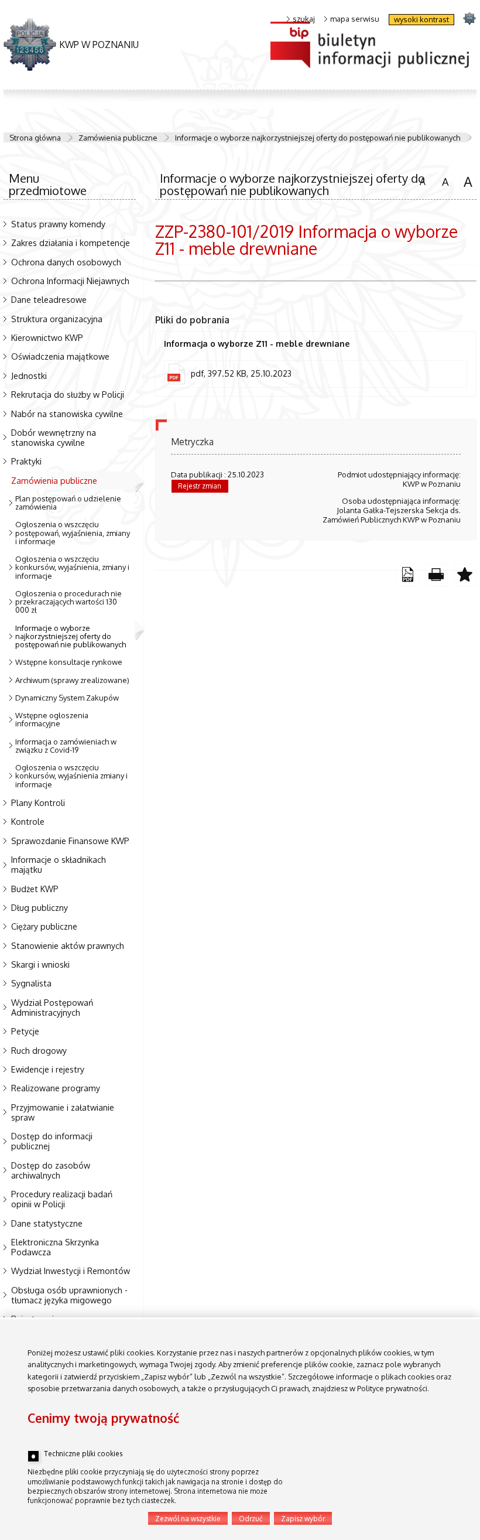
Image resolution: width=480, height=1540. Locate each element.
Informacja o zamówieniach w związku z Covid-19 (65, 745)
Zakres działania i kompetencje (70, 242)
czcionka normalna (420, 180)
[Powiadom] (465, 575)
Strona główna (35, 137)
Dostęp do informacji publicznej (51, 1141)
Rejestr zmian (199, 486)
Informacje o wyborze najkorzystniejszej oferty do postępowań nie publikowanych (317, 137)
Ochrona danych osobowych (66, 262)
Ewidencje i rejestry (47, 1069)
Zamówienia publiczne (117, 137)
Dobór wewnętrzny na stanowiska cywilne (53, 437)
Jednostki (29, 375)
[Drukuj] (436, 575)
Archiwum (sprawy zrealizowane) (72, 680)
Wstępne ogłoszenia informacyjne (51, 719)
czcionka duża (466, 181)
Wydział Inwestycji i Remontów (70, 1270)
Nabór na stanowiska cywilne (67, 413)
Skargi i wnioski (40, 964)
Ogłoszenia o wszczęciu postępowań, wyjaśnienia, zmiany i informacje (72, 533)
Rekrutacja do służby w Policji (67, 394)
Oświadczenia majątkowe (60, 356)
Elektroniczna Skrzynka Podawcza (55, 1247)
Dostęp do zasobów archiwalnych (50, 1170)
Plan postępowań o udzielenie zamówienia (68, 502)
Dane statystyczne (47, 1223)
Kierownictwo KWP (47, 337)
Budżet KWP (35, 888)
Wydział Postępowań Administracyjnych (52, 1007)
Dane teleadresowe (49, 299)
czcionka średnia (443, 181)
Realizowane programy (55, 1088)
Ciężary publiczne (44, 926)
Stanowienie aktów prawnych (67, 945)
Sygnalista (31, 983)
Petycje (25, 1031)
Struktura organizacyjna (56, 318)
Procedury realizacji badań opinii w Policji (61, 1199)
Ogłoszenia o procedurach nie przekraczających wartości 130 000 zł (68, 602)
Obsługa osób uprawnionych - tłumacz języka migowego (69, 1295)
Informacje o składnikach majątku (58, 864)
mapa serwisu (354, 19)
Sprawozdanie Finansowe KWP (70, 840)
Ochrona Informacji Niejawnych (70, 280)
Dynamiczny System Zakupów (67, 697)
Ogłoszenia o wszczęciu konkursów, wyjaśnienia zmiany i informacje (71, 776)
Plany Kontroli (38, 802)
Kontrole (27, 821)
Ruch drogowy (39, 1050)
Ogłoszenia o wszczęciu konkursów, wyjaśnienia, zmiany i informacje (72, 567)
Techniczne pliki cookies (83, 1453)
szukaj (304, 19)
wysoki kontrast (421, 19)
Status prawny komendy (58, 223)
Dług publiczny (39, 907)
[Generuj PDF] (407, 575)
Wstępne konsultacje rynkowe (68, 662)
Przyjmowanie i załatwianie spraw (62, 1112)
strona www (469, 18)
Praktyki (26, 461)
